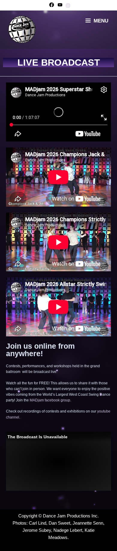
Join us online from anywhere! (40, 349)
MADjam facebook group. (50, 400)
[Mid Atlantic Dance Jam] (22, 29)
